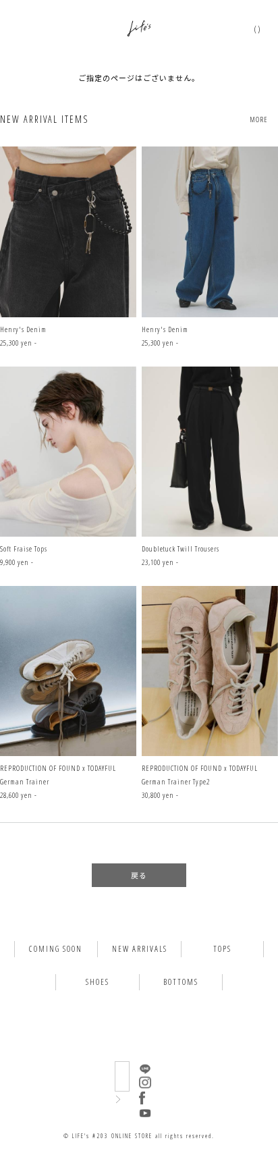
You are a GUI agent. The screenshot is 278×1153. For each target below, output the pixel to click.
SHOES (97, 982)
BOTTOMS (180, 982)
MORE (259, 119)
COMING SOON (55, 949)
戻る (139, 875)
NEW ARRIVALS (139, 949)
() (257, 28)
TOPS (222, 949)
